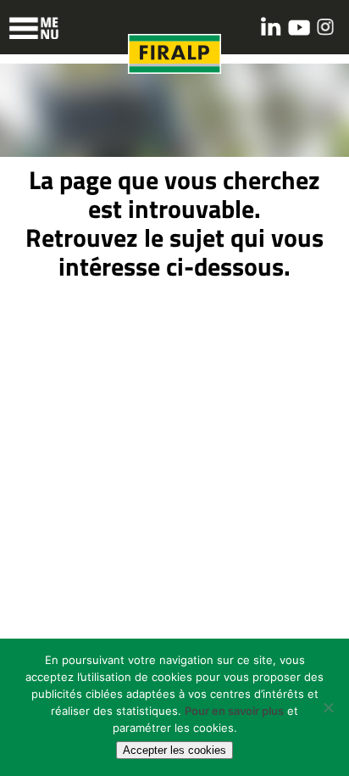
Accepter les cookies (174, 750)
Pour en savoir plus (234, 710)
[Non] (327, 707)
